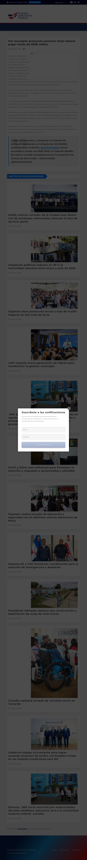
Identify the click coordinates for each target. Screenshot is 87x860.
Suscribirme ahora (43, 445)
